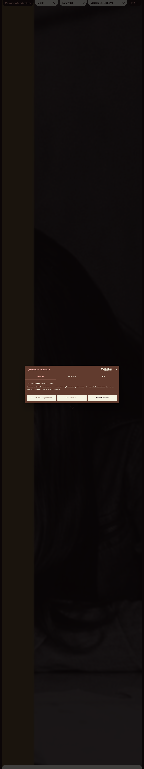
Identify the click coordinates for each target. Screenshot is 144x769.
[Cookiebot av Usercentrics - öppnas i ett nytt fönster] (102, 369)
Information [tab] (72, 377)
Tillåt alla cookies (102, 398)
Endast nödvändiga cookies (42, 398)
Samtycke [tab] (40, 377)
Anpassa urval (71, 398)
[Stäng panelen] (116, 369)
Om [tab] (103, 377)
